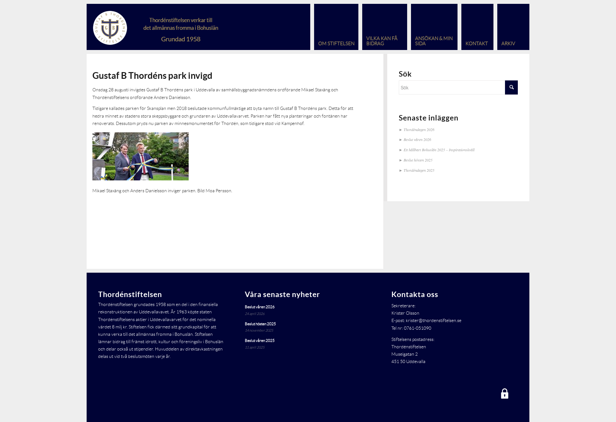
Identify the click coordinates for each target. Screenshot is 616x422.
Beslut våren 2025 (260, 340)
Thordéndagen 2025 (419, 170)
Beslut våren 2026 (417, 139)
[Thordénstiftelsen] (169, 27)
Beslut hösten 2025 (418, 159)
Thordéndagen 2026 (419, 129)
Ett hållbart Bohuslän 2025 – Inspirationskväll (439, 149)
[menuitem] (334, 27)
